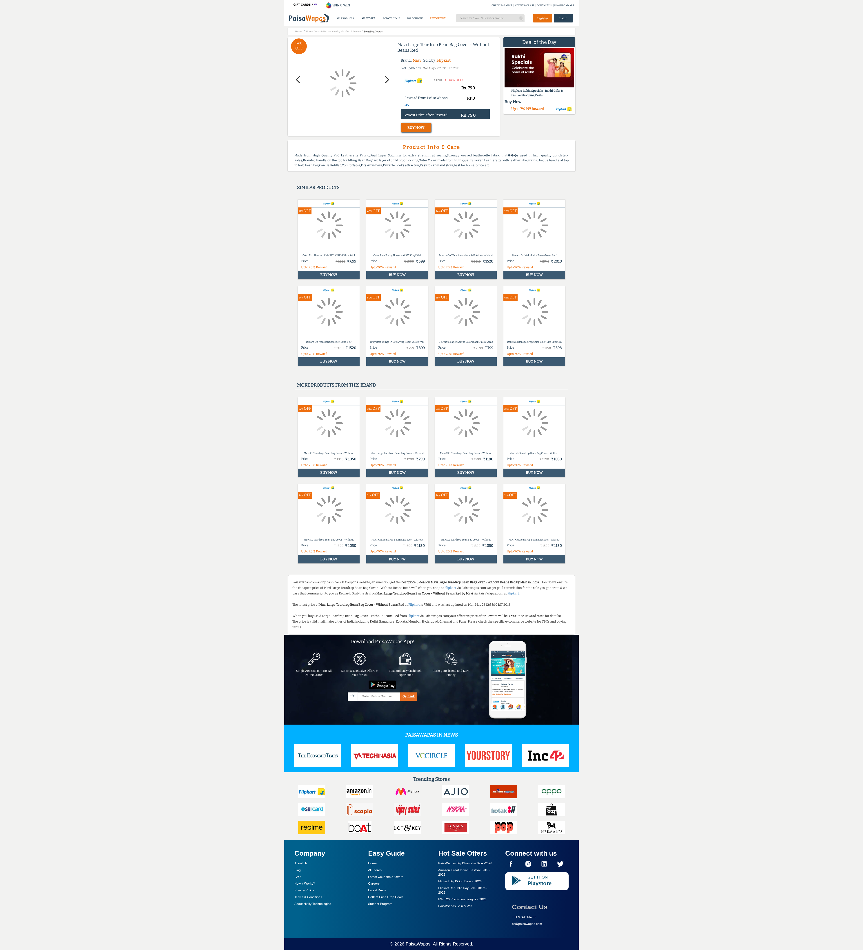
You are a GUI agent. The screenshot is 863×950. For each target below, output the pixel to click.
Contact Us (530, 907)
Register (542, 18)
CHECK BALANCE (502, 5)
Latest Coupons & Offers (385, 877)
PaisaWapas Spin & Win (455, 906)
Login (563, 18)
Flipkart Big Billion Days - (460, 881)
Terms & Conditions (308, 897)
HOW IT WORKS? (524, 5)
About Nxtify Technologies (312, 904)
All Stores (375, 870)
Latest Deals (377, 890)
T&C (406, 104)
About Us (300, 863)
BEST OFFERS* (438, 18)
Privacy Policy (304, 890)
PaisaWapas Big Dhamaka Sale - (465, 863)
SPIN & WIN (341, 5)
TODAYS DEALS (391, 18)
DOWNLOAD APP (564, 5)
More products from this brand (336, 385)
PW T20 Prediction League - (462, 899)
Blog (297, 870)
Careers (374, 883)
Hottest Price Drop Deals (385, 897)
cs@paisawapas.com (527, 924)
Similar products (318, 187)
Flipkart (444, 60)
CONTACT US (544, 5)
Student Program (380, 904)
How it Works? (304, 883)
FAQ (297, 877)
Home (372, 863)
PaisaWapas (418, 943)
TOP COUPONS (415, 18)
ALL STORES (368, 18)
